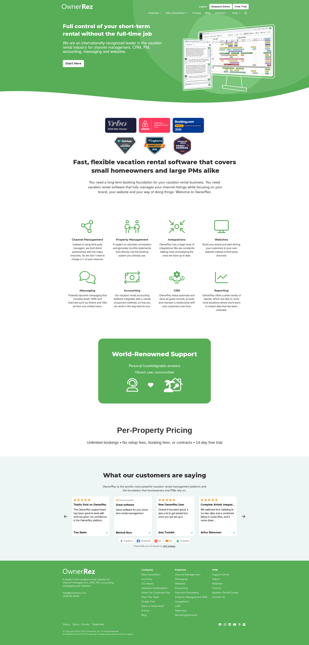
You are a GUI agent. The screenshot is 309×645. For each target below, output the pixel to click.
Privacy (85, 624)
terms (124, 634)
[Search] (246, 13)
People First (148, 601)
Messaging (181, 579)
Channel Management (187, 574)
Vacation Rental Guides (225, 592)
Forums (216, 588)
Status (66, 624)
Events (145, 610)
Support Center (220, 574)
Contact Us (218, 597)
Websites (180, 583)
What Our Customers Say (155, 592)
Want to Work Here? (152, 606)
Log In (203, 6)
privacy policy (111, 634)
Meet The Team (150, 597)
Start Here (73, 63)
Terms (75, 624)
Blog (144, 615)
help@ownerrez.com (74, 592)
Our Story (146, 579)
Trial (241, 6)
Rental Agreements (186, 615)
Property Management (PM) (191, 597)
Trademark (98, 624)
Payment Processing (187, 592)
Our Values (147, 583)
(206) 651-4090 (71, 596)
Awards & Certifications (154, 588)
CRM (178, 606)
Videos (216, 579)
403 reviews (169, 546)
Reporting (180, 610)
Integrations (182, 601)
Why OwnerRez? (151, 574)
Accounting (181, 588)
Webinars (217, 583)
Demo (220, 6)
